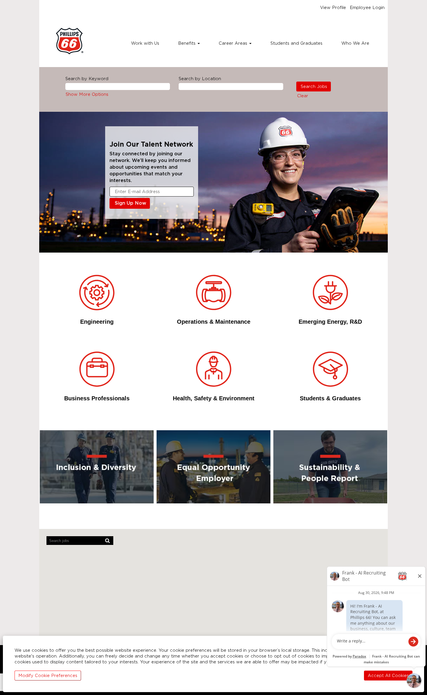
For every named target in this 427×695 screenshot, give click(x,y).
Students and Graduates (296, 43)
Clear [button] (302, 95)
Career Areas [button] (234, 43)
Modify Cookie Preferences (47, 675)
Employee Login (367, 7)
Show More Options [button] (87, 94)
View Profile (333, 7)
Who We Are (355, 43)
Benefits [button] (187, 43)
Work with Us (145, 43)
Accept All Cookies (388, 675)
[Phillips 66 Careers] (69, 41)
